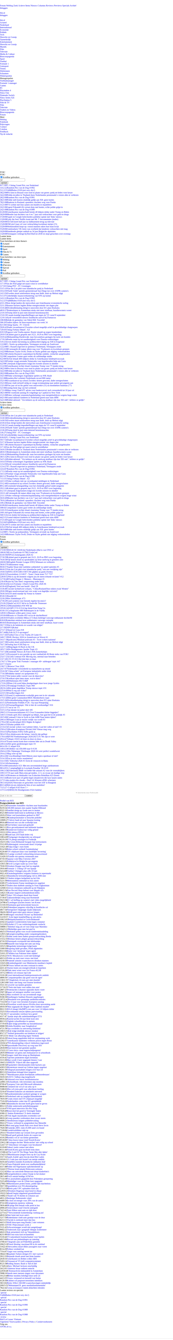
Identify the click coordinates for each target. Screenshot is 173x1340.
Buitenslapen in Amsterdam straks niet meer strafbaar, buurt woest (31, 623)
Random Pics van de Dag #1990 (17, 209)
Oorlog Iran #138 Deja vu (14, 644)
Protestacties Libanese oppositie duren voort (25, 990)
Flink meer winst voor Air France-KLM (24, 970)
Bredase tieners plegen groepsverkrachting (26, 939)
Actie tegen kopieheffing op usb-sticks (24, 917)
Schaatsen (4, 73)
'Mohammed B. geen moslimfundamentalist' (27, 1285)
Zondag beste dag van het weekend (18, 388)
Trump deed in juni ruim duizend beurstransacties (24, 313)
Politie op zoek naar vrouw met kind (22, 958)
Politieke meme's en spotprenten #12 (19, 673)
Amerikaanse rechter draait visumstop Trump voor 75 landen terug (31, 366)
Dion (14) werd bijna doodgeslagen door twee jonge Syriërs (29, 683)
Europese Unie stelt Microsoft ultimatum (24, 1084)
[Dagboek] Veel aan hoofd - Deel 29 (19, 586)
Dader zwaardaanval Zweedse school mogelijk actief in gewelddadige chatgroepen (39, 327)
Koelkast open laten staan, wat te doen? (20, 678)
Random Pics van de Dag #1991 (17, 197)
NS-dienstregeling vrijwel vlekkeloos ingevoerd (28, 1043)
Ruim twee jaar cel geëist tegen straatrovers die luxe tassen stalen (31, 778)
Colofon (3, 129)
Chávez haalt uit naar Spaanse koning (24, 820)
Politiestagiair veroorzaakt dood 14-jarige (24, 844)
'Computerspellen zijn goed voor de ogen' (24, 977)
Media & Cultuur (7, 54)
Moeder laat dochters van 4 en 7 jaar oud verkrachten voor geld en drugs (34, 214)
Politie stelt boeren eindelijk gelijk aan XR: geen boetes (27, 200)
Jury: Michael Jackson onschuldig (22, 1266)
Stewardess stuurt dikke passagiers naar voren (27, 1246)
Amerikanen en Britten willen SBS (22, 1259)
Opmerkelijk (5, 39)
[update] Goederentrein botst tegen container (26, 922)
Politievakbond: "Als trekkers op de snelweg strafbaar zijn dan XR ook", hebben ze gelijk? (42, 400)
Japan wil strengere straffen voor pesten (24, 992)
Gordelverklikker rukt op (17, 1130)
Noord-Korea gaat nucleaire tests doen (23, 1150)
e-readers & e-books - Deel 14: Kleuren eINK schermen (28, 780)
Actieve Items (24, 5)
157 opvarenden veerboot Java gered (21, 1014)
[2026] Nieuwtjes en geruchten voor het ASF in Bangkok (28, 782)
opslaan (4, 183)
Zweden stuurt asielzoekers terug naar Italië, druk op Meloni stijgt (31, 293)
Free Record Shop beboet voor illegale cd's (25, 890)
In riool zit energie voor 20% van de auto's (25, 1200)
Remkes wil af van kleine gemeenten (22, 1137)
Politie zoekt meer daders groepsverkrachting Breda (29, 936)
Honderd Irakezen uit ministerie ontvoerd (24, 1091)
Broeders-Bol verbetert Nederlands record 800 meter (25, 378)
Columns (41, 5)
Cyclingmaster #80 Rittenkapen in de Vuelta (22, 610)
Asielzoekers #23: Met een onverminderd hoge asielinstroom (29, 766)
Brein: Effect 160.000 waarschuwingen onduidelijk (29, 1283)
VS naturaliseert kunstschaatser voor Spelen (25, 1237)
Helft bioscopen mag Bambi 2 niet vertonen (25, 1222)
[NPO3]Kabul (9, 627)
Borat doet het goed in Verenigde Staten (24, 1111)
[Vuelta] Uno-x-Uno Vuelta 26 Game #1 (20, 635)
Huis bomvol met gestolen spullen (21, 1048)
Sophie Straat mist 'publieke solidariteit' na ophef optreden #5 (29, 567)
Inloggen (4, 8)
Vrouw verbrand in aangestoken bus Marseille (26, 1123)
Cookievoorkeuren (44, 1322)
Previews (58, 5)
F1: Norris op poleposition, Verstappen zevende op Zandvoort (29, 344)
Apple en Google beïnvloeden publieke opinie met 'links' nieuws (31, 217)
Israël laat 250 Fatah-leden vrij (20, 834)
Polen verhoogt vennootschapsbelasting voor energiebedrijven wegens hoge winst (38, 395)
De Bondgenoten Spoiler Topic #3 (18, 649)
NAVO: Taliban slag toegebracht (21, 1077)
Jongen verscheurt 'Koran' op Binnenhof (25, 914)
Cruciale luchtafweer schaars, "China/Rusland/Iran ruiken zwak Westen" (34, 589)
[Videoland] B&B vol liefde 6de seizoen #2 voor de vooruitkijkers (32, 770)
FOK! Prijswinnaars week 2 (19, 1225)
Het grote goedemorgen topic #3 (18, 744)
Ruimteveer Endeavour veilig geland (22, 830)
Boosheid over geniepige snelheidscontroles (26, 999)
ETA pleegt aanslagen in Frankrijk (21, 839)
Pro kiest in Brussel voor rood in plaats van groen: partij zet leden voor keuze (36, 192)
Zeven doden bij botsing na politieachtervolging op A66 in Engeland (32, 342)
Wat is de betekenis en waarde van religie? (21, 625)
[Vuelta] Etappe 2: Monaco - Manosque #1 (22, 579)
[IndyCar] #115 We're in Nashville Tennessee (23, 603)
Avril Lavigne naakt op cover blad (22, 864)
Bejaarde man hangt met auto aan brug (23, 944)
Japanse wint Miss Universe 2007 (21, 859)
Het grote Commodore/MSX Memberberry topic (24, 698)
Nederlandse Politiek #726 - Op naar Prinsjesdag (24, 703)
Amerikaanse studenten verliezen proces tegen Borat (29, 1040)
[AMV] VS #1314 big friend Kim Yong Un (22, 608)
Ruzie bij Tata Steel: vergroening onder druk (22, 581)
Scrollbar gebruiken (11, 177)
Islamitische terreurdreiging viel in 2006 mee (27, 876)
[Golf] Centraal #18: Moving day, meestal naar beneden (28, 656)
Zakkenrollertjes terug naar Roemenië (23, 897)
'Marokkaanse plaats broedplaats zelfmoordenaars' (28, 1074)
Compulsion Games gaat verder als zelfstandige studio (26, 356)
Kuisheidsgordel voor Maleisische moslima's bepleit (30, 963)
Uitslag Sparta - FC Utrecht (14, 325)
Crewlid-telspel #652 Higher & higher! (20, 722)
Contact (3, 127)
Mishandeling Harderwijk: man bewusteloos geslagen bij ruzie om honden (35, 337)
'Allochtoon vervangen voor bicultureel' (25, 1145)
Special (6, 268)
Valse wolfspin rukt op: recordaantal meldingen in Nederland (29, 481)
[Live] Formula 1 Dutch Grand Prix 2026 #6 (23, 584)
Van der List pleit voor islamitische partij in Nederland (26, 288)
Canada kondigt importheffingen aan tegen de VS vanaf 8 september (32, 315)
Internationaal (6, 27)
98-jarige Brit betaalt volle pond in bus (23, 1205)
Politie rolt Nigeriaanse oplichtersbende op (25, 1166)
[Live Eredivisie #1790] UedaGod (18, 552)
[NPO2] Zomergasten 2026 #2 (16, 555)
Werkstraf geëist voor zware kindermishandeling (27, 931)
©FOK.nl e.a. (6, 1326)
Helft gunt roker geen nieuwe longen (23, 912)
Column (6, 262)
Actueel (3, 22)
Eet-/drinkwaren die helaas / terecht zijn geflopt (23, 734)
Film (2, 49)
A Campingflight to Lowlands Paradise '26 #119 (24, 768)
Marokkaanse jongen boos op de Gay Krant (26, 1154)
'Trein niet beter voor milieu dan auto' (24, 987)
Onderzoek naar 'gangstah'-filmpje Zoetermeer (26, 1230)
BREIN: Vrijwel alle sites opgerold (23, 1062)
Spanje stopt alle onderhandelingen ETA (24, 1016)
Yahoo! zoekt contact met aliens (20, 1147)
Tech (2, 35)
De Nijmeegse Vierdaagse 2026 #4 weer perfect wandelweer (30, 751)
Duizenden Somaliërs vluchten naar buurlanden (27, 805)
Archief (73, 5)
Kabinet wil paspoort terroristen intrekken (24, 1280)
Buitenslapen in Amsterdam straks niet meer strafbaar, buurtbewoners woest (35, 310)
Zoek (15, 5)
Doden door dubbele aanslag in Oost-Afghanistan (28, 885)
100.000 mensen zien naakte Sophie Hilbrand (26, 808)
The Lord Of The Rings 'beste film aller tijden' (28, 1152)
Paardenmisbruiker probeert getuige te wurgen (26, 1094)
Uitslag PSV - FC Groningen (15, 286)
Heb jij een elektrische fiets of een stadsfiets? (22, 785)
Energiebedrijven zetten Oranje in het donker (26, 1174)
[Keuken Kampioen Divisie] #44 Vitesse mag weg (25, 729)
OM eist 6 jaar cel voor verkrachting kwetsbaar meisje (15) (28, 224)
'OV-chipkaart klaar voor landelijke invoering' (26, 851)
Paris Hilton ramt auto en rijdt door (22, 1210)
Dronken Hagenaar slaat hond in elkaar (24, 1191)
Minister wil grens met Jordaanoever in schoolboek (28, 1053)
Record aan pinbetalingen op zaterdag (23, 1239)
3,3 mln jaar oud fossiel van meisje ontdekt (26, 1159)
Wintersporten (6, 76)
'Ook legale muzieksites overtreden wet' (24, 1116)
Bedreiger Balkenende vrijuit (19, 1198)
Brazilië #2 (8, 596)
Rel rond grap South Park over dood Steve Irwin (27, 1125)
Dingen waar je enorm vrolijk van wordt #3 (22, 719)
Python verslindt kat (15, 1249)
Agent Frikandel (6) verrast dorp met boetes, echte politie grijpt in (31, 207)
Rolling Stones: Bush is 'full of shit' (22, 1263)
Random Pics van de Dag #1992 (17, 188)
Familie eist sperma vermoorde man (23, 856)
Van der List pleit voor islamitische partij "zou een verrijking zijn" (31, 569)
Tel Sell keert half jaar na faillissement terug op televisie (27, 222)
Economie (4, 30)
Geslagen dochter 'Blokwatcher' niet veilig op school (30, 1142)
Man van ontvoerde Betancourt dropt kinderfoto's (28, 1171)
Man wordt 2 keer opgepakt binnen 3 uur (24, 1060)
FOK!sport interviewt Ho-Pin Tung (22, 1108)
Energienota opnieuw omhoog (20, 1203)
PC (1, 88)
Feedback (4, 131)
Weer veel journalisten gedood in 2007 (23, 815)
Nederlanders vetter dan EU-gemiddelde (24, 1101)
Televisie (4, 51)
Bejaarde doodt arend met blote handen (23, 1256)
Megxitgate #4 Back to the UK (17, 647)
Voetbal (3, 61)
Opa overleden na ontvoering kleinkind (23, 1028)
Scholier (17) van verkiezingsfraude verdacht (26, 924)
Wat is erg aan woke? (13, 690)
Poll (4, 270)
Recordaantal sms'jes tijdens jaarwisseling (24, 1011)
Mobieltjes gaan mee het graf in (21, 929)
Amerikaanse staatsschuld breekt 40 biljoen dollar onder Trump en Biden (34, 212)
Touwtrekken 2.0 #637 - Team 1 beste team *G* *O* (26, 574)
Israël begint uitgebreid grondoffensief (24, 1193)
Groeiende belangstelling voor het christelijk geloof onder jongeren (32, 486)
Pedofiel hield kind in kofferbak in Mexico (25, 813)
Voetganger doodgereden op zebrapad (24, 837)
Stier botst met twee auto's (18, 1215)
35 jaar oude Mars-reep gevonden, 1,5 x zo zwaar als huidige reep (32, 773)
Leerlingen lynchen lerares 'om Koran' (24, 902)
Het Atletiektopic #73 (12, 598)
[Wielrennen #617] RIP (14, 681)
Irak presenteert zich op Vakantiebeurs (23, 1232)
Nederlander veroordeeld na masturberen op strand (25, 669)
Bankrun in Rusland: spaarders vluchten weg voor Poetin (28, 202)
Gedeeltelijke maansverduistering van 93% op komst (25, 296)
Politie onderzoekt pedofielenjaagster (22, 1106)
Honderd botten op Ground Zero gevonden (25, 1133)
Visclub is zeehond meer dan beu (21, 1220)
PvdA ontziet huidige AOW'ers (20, 1176)
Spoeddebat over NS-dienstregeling (22, 1186)
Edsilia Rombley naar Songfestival (21, 1026)
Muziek (3, 47)
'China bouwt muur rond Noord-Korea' (23, 1140)
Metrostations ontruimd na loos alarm (23, 881)
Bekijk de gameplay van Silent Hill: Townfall (22, 320)
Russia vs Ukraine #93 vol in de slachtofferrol (23, 615)
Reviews (49, 5)
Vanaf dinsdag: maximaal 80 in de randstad (26, 1244)
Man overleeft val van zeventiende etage (24, 994)
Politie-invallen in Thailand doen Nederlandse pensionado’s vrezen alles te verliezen (39, 195)
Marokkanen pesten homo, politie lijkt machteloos (29, 1183)
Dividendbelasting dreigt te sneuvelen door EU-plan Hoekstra (29, 308)
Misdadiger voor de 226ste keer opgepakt (24, 1181)
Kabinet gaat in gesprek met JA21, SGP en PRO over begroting (30, 334)
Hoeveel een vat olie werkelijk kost (22, 822)
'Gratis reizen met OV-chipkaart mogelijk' (24, 1099)
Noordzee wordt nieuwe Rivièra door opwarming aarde (31, 1004)
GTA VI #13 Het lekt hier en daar (18, 659)
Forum (3, 5)
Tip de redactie (6, 134)
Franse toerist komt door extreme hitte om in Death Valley (28, 741)
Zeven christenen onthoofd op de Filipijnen (26, 888)
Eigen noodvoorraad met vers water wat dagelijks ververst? (28, 591)
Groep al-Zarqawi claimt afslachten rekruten (26, 1288)
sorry (5, 664)
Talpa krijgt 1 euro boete (18, 847)
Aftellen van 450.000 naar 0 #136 (18, 749)
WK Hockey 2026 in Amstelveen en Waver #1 (24, 637)
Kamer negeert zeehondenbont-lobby (24, 893)
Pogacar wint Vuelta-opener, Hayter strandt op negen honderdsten (31, 332)
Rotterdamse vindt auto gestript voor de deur (26, 1217)
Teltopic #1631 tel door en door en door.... (21, 739)
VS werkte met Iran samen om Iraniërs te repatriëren (25, 205)
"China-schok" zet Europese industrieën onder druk (25, 671)
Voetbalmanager (7, 81)
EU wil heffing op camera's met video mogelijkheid (29, 900)
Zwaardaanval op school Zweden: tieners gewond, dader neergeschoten (34, 380)
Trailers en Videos (7, 110)
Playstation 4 (5, 90)
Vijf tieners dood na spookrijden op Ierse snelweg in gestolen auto (31, 560)
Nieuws (34, 5)
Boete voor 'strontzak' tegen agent (21, 951)
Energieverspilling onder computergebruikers (27, 934)
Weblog (9, 5)
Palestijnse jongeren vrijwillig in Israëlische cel (28, 907)
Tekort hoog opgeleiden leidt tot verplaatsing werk (28, 1038)
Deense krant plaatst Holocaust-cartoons (25, 1169)
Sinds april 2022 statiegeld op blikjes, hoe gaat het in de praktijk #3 (32, 715)
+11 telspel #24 (10, 746)
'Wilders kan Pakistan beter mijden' (23, 953)
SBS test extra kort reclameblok (20, 1234)
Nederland (4, 25)
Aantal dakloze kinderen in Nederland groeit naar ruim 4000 (29, 397)
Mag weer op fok (11, 753)
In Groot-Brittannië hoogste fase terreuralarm (27, 842)
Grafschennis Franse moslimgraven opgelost (26, 883)
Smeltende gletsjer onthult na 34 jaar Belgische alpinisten (28, 231)
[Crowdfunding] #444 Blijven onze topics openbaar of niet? (29, 756)
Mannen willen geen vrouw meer (18, 613)
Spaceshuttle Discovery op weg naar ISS (24, 1045)
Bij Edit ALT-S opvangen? (14, 632)
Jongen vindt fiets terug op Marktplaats (23, 1055)
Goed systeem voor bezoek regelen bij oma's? (23, 601)
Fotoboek (4, 122)
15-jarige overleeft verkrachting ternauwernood (27, 854)
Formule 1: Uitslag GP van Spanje (21, 868)
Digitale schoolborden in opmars (21, 1021)
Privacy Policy (28, 1322)
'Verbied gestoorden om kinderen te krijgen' (25, 1033)
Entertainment (6, 42)
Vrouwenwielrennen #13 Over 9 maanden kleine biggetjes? (29, 712)
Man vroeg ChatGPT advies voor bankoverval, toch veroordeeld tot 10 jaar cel (37, 390)
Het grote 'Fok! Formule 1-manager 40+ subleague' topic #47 (30, 661)
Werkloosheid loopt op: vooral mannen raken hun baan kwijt (29, 226)
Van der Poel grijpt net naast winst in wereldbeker (24, 283)
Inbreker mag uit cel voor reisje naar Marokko (27, 927)
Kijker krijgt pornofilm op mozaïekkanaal (24, 1024)
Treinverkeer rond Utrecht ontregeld (22, 1208)
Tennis (3, 68)
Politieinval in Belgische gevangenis (22, 861)
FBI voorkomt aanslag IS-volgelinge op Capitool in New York (30, 393)
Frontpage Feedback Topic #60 (17, 686)
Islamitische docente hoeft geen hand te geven (27, 1103)
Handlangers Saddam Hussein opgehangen (25, 997)
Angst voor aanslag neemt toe (19, 1251)
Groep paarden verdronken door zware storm (26, 1118)
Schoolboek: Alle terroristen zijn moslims (25, 1082)
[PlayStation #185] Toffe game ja (17, 732)
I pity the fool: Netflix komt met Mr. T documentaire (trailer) (29, 219)
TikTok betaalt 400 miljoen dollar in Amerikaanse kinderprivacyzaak (32, 359)
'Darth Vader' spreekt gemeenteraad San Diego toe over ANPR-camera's (34, 291)
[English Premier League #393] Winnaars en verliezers (27, 562)
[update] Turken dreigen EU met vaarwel (25, 1254)
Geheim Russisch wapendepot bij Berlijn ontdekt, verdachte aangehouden (35, 354)
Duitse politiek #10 (12, 724)
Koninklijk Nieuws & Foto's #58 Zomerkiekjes (23, 652)
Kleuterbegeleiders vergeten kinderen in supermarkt (29, 873)
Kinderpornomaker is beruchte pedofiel (24, 817)
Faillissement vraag (11, 564)
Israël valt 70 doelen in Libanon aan (23, 1196)
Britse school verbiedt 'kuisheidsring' (22, 849)
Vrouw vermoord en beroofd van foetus (24, 1278)
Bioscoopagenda (7, 56)
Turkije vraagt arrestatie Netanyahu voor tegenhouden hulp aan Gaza (33, 361)
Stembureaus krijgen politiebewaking (23, 1120)
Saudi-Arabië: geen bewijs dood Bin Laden (25, 1157)
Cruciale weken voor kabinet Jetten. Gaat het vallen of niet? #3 (31, 727)
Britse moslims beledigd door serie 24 (24, 1276)
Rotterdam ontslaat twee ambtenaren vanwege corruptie (26, 620)
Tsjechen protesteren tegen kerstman (22, 1057)
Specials (65, 5)
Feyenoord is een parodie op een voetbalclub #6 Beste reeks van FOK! (34, 654)
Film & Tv (7, 252)
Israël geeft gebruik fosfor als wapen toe (24, 1135)
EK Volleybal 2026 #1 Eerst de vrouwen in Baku (24, 761)
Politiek (3, 32)
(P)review (7, 265)
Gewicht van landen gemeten (19, 985)
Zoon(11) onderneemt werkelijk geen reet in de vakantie (27, 695)
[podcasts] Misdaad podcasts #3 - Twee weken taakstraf (27, 639)
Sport (2, 59)
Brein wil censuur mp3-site (19, 973)
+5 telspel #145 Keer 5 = (14, 787)
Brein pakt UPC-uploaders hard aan (23, 1188)
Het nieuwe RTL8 (16, 832)
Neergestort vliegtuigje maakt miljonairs (24, 910)
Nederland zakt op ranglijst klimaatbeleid (24, 1096)
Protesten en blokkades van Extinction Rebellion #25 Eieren (29, 775)
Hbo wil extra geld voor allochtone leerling (25, 1089)
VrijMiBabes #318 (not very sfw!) (17, 190)
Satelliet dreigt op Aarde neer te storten (23, 810)
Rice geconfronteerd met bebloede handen (25, 827)
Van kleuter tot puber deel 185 (16, 710)
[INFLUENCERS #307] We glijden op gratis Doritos (26, 572)
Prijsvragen (5, 124)
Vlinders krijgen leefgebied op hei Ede (23, 878)
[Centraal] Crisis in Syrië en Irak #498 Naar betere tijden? (28, 717)
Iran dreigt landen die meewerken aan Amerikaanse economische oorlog (34, 303)
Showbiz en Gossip (8, 37)
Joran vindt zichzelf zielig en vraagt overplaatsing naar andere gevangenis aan (36, 383)
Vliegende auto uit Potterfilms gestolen (23, 1242)
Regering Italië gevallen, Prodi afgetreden (24, 948)
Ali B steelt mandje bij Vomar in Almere (20, 593)
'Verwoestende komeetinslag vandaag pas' (26, 1213)
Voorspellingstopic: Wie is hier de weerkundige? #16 (26, 705)
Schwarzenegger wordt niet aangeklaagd (24, 1227)
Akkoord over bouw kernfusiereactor (23, 1079)
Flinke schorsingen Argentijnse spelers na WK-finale (26, 376)
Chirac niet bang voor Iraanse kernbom (24, 982)
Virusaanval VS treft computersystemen (24, 1261)
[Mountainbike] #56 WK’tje (16, 606)
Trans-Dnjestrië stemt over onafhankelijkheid (26, 1164)
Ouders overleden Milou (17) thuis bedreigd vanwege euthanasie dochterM (36, 618)
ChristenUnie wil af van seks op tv (21, 1087)
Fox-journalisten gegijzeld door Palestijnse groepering (30, 1179)
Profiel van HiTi (7, 801)
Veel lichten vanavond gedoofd (20, 825)
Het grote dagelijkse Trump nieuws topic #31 (23, 688)
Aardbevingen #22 (12, 693)
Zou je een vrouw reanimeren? (16, 758)
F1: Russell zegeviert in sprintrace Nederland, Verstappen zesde (30, 347)
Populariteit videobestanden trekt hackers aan (26, 1065)
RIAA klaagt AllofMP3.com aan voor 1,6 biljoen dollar (30, 1009)
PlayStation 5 (5, 100)
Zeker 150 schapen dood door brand (22, 895)
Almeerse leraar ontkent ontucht (20, 1268)
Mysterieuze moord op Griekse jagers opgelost (27, 1067)
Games (3, 85)
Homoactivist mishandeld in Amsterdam (25, 1271)
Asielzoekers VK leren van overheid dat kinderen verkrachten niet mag (34, 229)
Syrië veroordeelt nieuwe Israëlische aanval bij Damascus (28, 317)
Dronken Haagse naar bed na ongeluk (23, 866)
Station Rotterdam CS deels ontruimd (23, 1113)
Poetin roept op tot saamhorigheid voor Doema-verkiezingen (29, 339)
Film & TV (5, 102)
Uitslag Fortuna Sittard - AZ (15, 330)
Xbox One (4, 93)
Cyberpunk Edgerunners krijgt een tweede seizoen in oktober (29, 363)
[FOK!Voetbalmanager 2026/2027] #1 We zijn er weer (27, 736)
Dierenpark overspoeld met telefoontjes (23, 941)
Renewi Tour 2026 (12, 666)
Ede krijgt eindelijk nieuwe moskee (23, 1031)
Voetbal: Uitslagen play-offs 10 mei (22, 871)
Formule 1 (4, 64)
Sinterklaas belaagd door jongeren (21, 1072)
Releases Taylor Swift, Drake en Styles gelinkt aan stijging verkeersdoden (35, 351)
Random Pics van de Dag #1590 (17, 476)
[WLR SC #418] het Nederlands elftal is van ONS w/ (27, 550)
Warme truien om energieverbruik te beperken (26, 968)
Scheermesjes (9, 763)
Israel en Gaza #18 (12, 630)
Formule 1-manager (8, 83)
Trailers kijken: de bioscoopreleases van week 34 (24, 322)
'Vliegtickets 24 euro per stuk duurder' (24, 980)
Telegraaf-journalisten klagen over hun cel (25, 1070)
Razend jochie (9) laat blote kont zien (23, 1019)
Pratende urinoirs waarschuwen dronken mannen (28, 960)
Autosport (4, 66)
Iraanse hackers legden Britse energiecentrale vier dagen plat (29, 305)
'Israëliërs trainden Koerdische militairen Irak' (26, 1162)
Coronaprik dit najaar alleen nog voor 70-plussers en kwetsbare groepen (34, 349)
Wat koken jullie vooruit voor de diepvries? (22, 676)
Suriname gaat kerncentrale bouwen (23, 905)
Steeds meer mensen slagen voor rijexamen (25, 1273)
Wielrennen (5, 71)
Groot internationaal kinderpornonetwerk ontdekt (28, 975)
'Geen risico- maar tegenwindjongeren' (24, 1050)
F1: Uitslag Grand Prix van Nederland (19, 185)
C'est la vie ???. (10, 707)
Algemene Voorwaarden (10, 1322)
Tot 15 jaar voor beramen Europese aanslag (25, 1002)
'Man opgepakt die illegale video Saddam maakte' (28, 1007)
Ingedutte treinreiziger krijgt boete (22, 946)
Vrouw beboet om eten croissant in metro (25, 965)
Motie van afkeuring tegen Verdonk (23, 1036)
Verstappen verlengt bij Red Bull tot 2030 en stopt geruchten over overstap (35, 234)
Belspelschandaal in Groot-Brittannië (24, 919)
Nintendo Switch (7, 95)
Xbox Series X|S (7, 98)
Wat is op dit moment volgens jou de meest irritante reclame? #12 (32, 576)
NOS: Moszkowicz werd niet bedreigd (23, 956)
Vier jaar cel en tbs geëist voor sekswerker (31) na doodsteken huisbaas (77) (36, 385)
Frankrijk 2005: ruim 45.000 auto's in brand (25, 1128)
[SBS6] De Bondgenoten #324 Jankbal (20, 790)
